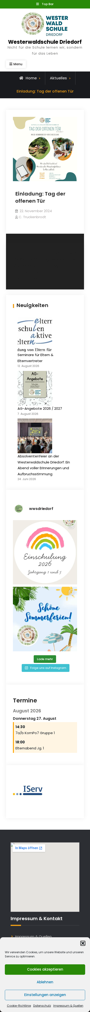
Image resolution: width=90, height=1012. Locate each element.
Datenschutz (42, 1006)
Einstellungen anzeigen (45, 994)
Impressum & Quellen (68, 1006)
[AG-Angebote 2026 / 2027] (35, 388)
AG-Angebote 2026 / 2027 (40, 408)
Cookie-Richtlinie (19, 1006)
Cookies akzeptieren (45, 969)
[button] (83, 943)
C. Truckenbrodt (32, 216)
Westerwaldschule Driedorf (45, 42)
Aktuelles (58, 78)
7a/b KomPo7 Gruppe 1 (35, 732)
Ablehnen (45, 982)
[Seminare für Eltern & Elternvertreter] (35, 334)
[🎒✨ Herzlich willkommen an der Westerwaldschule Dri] (45, 552)
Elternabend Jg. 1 (29, 748)
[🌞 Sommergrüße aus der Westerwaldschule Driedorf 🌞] (45, 619)
